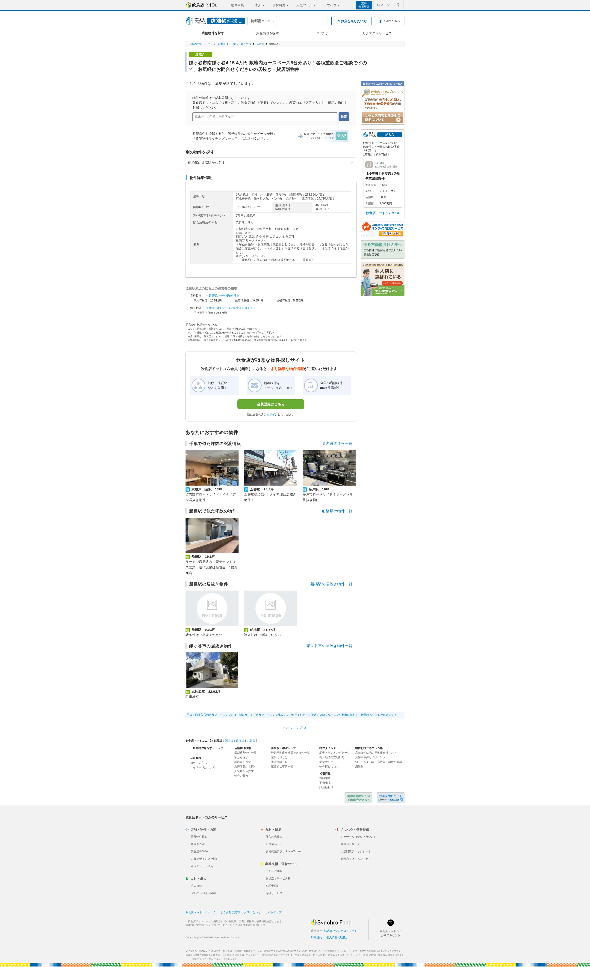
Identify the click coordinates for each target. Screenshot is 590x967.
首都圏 (221, 43)
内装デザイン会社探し (204, 858)
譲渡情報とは (279, 757)
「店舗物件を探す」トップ (206, 748)
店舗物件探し (199, 836)
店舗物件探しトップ (201, 43)
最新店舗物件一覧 (245, 752)
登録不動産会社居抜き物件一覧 (290, 752)
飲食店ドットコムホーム (201, 912)
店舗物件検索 (242, 748)
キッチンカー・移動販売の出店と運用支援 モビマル (273, 955)
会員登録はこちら (271, 404)
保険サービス (274, 893)
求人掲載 (196, 885)
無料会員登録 (363, 5)
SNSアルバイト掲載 (203, 893)
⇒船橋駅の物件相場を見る (222, 295)
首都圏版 (216, 740)
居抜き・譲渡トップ (283, 748)
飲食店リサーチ (350, 844)
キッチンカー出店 (202, 866)
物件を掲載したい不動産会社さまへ (358, 797)
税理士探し (273, 885)
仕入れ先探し (274, 836)
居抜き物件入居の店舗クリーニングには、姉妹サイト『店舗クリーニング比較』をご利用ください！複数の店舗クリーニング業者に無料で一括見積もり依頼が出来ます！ (292, 714)
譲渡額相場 (326, 787)
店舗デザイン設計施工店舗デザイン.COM (285, 950)
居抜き (260, 43)
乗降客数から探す (245, 766)
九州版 (251, 740)
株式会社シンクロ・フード (340, 930)
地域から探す (242, 762)
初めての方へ (198, 762)
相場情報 (324, 773)
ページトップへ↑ (295, 728)
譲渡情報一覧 (279, 762)
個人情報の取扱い (337, 937)
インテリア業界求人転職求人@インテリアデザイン (374, 950)
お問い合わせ (252, 912)
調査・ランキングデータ (334, 752)
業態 (368, 191)
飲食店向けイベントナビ (356, 858)
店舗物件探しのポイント (370, 757)
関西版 (229, 740)
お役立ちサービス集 (278, 878)
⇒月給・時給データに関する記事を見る (231, 308)
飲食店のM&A (199, 851)
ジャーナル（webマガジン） (358, 836)
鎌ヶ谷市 (246, 43)
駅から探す (241, 757)
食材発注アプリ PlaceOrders (283, 851)
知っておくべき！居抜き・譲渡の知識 (378, 762)
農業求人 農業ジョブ (388, 955)
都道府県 (370, 185)
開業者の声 (326, 762)
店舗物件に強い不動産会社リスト (376, 752)
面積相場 (324, 782)
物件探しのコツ (329, 766)
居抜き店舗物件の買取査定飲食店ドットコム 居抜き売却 (215, 955)
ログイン (383, 5)
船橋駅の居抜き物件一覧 (331, 584)
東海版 (240, 740)
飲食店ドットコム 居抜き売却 (390, 797)
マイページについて (202, 767)
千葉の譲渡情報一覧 (335, 443)
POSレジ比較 (274, 871)
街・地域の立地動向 (331, 757)
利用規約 (316, 937)
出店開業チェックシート (356, 851)
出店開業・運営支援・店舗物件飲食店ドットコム (236, 950)
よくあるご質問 (230, 912)
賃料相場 (324, 778)
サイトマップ (273, 912)
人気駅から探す (244, 771)
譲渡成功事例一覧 (282, 766)
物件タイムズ (327, 748)
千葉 (233, 43)
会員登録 (195, 758)
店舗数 (369, 197)
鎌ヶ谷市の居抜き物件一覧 (330, 646)
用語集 (359, 766)
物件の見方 (241, 775)
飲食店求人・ (327, 950)
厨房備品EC (273, 844)
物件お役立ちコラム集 (369, 748)
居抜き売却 (198, 844)
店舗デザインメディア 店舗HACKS (357, 955)
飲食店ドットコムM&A (382, 213)
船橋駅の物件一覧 (337, 511)
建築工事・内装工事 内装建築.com (319, 955)
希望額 (369, 203)
